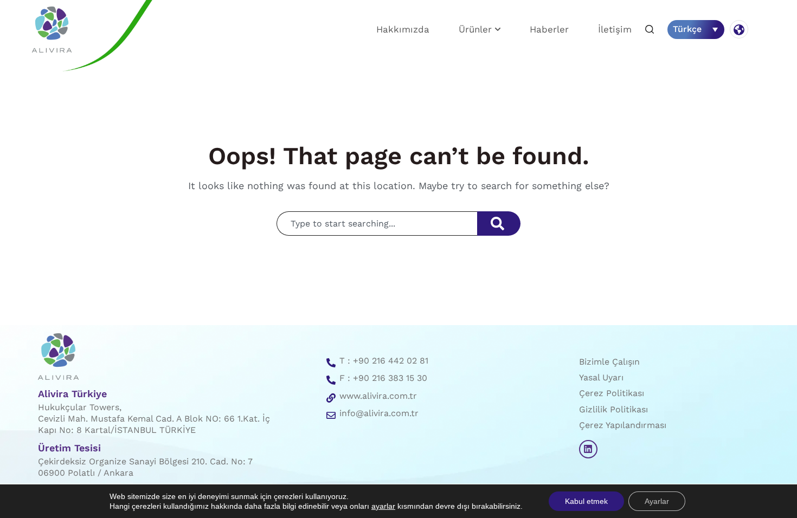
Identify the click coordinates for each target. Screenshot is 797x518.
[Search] (498, 223)
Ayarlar (657, 501)
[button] (649, 30)
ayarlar (383, 506)
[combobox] (377, 223)
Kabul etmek (586, 501)
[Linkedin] (588, 449)
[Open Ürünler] (497, 29)
